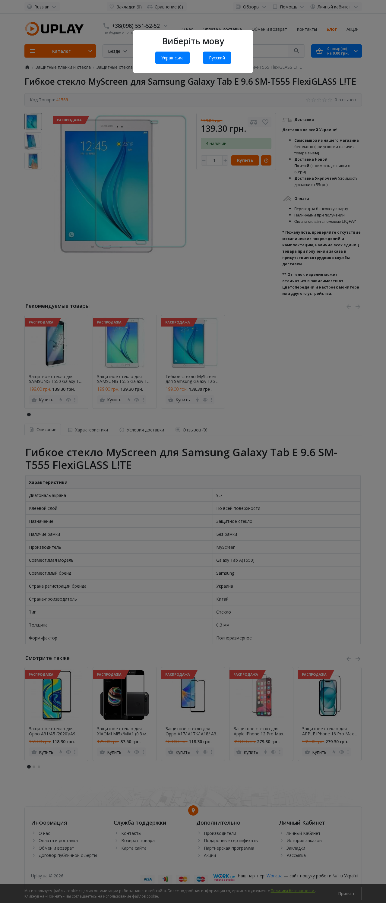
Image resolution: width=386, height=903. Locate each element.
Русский (217, 58)
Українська (172, 58)
